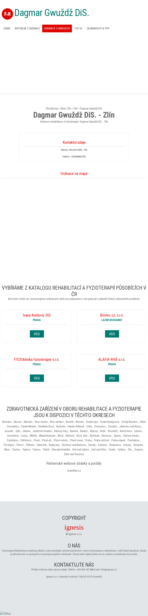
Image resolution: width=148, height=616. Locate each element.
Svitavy (127, 444)
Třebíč (46, 449)
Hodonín (60, 426)
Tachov (16, 449)
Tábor (7, 449)
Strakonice (115, 444)
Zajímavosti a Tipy (98, 28)
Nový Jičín (82, 435)
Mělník (33, 435)
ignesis (74, 527)
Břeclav (80, 421)
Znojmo (138, 449)
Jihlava (26, 431)
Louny (24, 435)
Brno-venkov (57, 421)
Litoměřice (13, 435)
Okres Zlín (65, 108)
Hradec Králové (76, 426)
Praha (88, 440)
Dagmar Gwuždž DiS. (51, 12)
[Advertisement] (74, 62)
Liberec (138, 431)
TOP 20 (78, 28)
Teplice (26, 449)
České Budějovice (109, 421)
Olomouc (107, 435)
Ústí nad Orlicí (98, 449)
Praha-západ (118, 440)
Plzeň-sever (76, 440)
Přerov (20, 444)
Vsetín (111, 449)
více (37, 334)
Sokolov (102, 444)
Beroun (18, 421)
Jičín (17, 431)
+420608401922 (78, 156)
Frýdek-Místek (28, 426)
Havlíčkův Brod (46, 426)
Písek (37, 440)
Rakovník (42, 444)
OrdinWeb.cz (74, 470)
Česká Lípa (92, 421)
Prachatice (133, 440)
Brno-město (41, 421)
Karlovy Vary (61, 431)
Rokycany (54, 444)
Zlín (76, 108)
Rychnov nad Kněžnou (74, 444)
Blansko (28, 421)
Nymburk (94, 435)
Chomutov (100, 426)
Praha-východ (101, 440)
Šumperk (138, 444)
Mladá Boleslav (47, 435)
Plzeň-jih (46, 440)
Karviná (74, 431)
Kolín (103, 431)
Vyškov (121, 449)
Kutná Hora (126, 431)
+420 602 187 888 (84, 569)
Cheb (89, 426)
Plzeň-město (61, 440)
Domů (7, 28)
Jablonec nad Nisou (130, 426)
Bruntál (69, 421)
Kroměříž (113, 431)
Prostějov (9, 444)
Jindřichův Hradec (42, 431)
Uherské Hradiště (61, 449)
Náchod (70, 435)
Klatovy (94, 431)
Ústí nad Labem (80, 449)
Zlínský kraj (52, 108)
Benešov (7, 421)
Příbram (30, 444)
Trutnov (36, 449)
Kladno (84, 431)
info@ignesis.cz (109, 569)
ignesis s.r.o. (75, 534)
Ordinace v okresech (57, 28)
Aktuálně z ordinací (27, 28)
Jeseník (8, 431)
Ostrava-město (131, 435)
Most (60, 435)
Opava (117, 435)
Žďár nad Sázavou (74, 454)
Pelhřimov (25, 440)
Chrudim (112, 426)
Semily (92, 444)
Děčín (143, 421)
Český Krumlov (130, 421)
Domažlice (13, 426)
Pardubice (12, 440)
